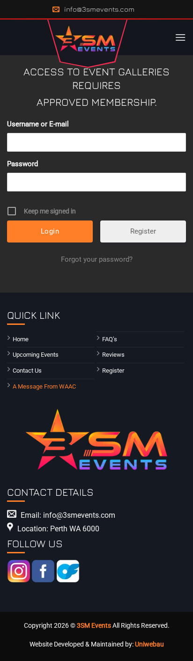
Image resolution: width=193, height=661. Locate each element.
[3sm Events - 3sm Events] (87, 44)
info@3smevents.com (99, 9)
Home (21, 339)
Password (22, 164)
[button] (180, 37)
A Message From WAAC (44, 386)
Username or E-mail (38, 124)
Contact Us (27, 370)
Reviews (113, 354)
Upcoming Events (36, 354)
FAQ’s (109, 339)
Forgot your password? (97, 259)
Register (143, 231)
